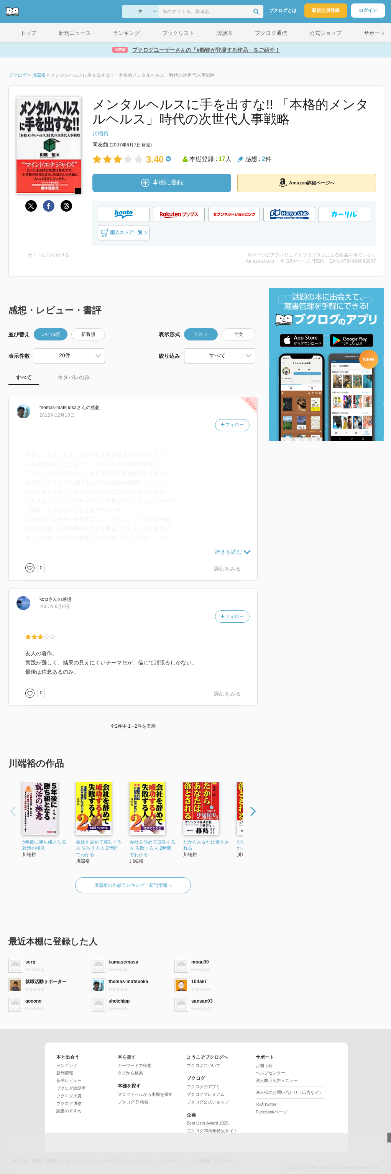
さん (62, 407)
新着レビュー (69, 1080)
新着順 (88, 334)
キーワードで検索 (134, 1065)
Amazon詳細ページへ (312, 183)
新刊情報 (64, 1072)
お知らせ (264, 1065)
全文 (238, 334)
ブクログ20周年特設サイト (212, 1130)
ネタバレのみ (74, 377)
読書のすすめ (69, 1110)
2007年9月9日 (54, 606)
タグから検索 (130, 1072)
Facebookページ (271, 1112)
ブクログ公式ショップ (208, 1102)
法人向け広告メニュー (277, 1080)
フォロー (234, 425)
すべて (24, 377)
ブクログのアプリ (203, 1086)
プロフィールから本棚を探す (145, 1094)
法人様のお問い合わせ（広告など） (289, 1092)
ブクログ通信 (69, 1103)
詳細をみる (227, 569)
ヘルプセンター (270, 1072)
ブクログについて (203, 1065)
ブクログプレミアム (206, 1094)
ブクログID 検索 (133, 1102)
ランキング (66, 1065)
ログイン (368, 10)
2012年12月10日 (57, 415)
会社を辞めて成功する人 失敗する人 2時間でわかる (99, 848)
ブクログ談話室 (71, 1088)
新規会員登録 (326, 10)
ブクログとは (283, 10)
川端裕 (100, 133)
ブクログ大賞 (69, 1095)
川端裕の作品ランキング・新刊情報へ (133, 885)
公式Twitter (266, 1104)
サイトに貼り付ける (48, 255)
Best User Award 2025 (207, 1123)
